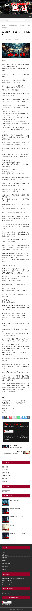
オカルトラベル (6, 584)
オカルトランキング (8, 433)
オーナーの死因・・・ (22, 400)
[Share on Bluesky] (26, 417)
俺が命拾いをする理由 (15, 508)
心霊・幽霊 (5, 467)
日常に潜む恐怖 (6, 476)
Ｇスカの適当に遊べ (7, 580)
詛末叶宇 (12, 525)
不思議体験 (5, 470)
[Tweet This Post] (5, 417)
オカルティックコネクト (8, 582)
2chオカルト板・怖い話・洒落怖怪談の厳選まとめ (15, 578)
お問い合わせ (5, 593)
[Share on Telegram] (23, 417)
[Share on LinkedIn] (8, 417)
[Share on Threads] (28, 417)
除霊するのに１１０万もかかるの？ (18, 533)
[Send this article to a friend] (13, 417)
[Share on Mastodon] (21, 417)
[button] (30, 16)
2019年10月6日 (7, 39)
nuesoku (17, 39)
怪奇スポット (5, 473)
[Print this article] (16, 417)
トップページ (5, 552)
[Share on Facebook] (3, 417)
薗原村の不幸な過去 (14, 500)
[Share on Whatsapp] (18, 417)
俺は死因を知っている (8, 408)
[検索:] (16, 20)
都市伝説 (4, 482)
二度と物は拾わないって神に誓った (8, 401)
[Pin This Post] (10, 417)
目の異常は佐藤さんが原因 (16, 516)
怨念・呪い (5, 479)
